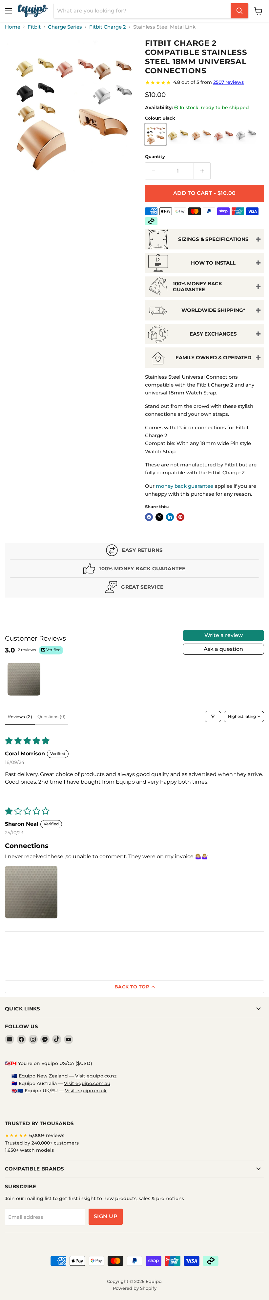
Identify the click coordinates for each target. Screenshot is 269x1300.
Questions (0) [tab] (51, 716)
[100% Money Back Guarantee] (134, 570)
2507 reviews (228, 82)
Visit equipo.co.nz (95, 1076)
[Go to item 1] (24, 679)
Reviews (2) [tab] (20, 716)
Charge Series (65, 26)
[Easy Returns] (134, 551)
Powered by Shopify (134, 1288)
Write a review (223, 635)
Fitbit (34, 26)
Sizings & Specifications (213, 239)
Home (12, 26)
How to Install (213, 263)
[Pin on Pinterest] (180, 517)
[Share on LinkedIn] (170, 517)
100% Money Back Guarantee (197, 286)
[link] (204, 82)
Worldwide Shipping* (213, 310)
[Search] (239, 10)
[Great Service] (134, 588)
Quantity (155, 156)
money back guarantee (184, 486)
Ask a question (223, 649)
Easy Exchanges (213, 334)
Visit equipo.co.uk (86, 1091)
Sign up (105, 1216)
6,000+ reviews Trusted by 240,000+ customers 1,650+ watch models (42, 1142)
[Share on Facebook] (149, 517)
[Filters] (213, 716)
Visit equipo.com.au (87, 1083)
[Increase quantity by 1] (202, 170)
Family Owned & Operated (213, 357)
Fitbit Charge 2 (107, 26)
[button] (31, 892)
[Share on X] (159, 517)
